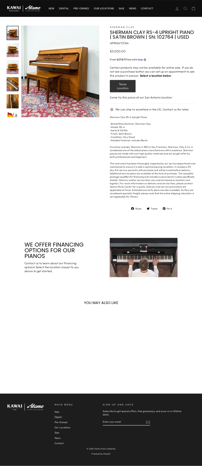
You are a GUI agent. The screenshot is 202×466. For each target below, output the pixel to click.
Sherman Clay (122, 27)
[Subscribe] (148, 422)
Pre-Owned (81, 8)
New (51, 8)
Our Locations (104, 8)
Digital (64, 8)
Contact (147, 8)
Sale (121, 8)
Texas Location (123, 86)
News (132, 8)
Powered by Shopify (101, 453)
